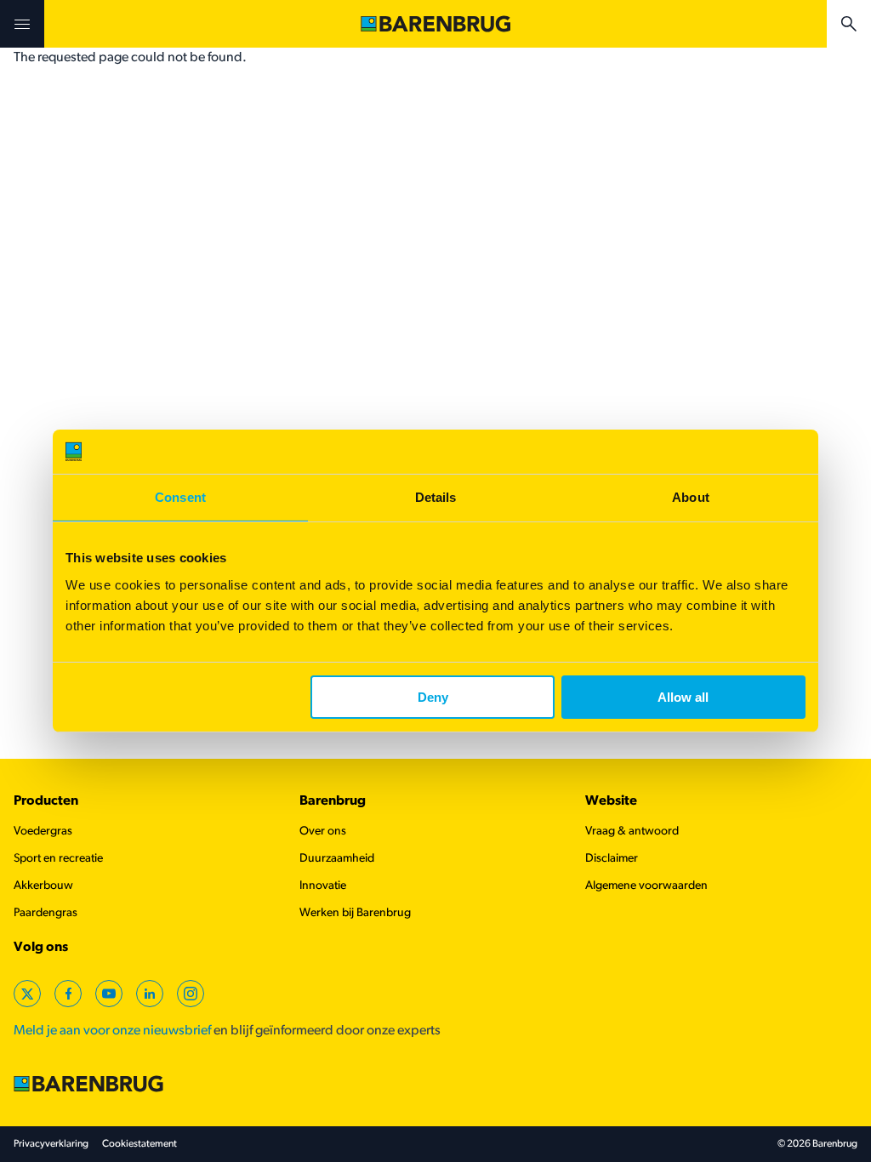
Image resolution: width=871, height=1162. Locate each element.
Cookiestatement (139, 1144)
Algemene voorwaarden (646, 886)
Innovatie (322, 886)
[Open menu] (22, 24)
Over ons (322, 831)
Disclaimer (611, 858)
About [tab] (690, 497)
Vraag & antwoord (632, 831)
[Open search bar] (849, 24)
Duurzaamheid (336, 858)
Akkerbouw (43, 886)
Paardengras (45, 913)
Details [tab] (436, 497)
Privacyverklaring (51, 1144)
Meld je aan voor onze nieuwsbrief (112, 1031)
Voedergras (43, 831)
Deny (433, 697)
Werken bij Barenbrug (355, 913)
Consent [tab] (180, 497)
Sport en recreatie (58, 858)
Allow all (683, 697)
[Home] (435, 23)
